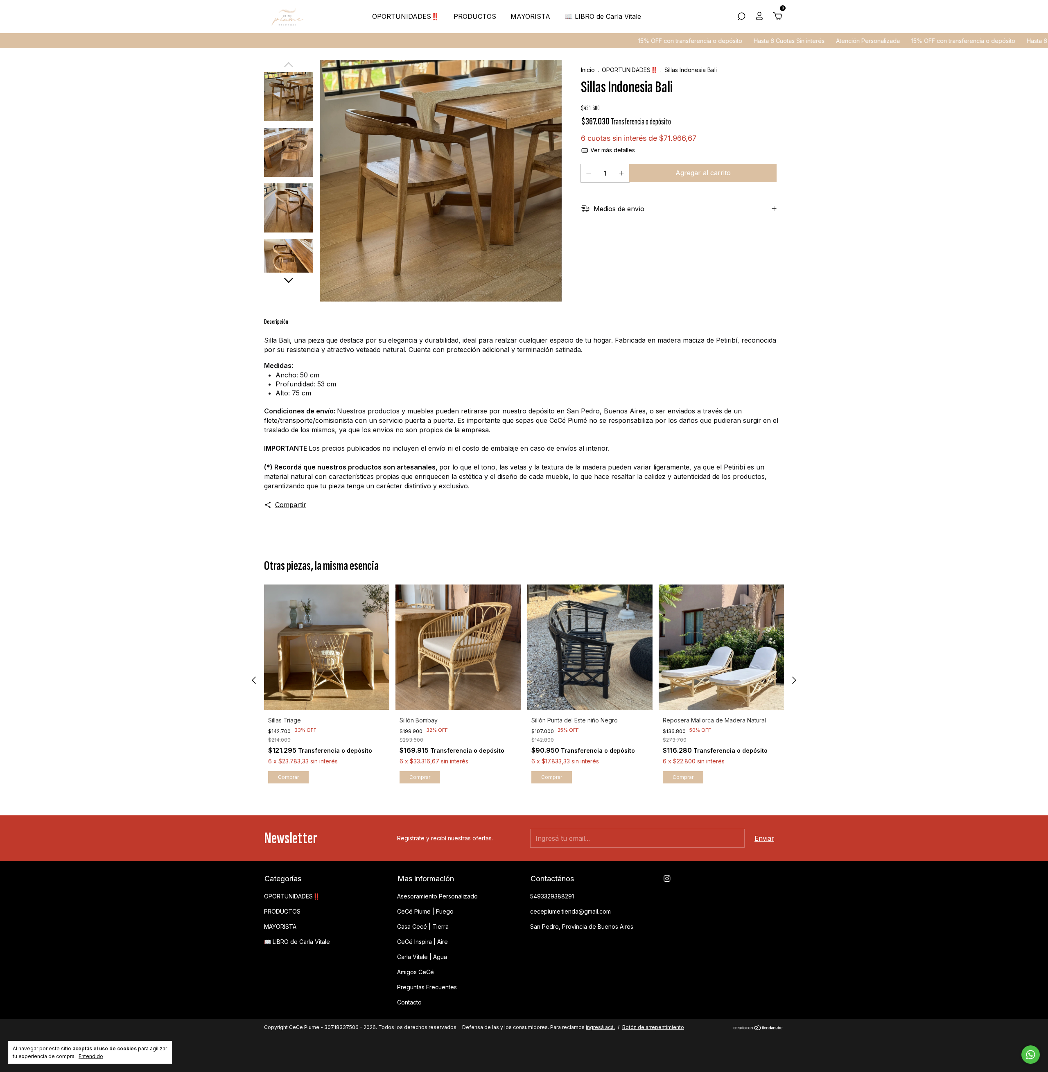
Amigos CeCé (415, 971)
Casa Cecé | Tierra (423, 926)
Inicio (588, 69)
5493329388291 (552, 896)
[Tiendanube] (758, 1028)
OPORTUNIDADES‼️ (405, 16)
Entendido (91, 1056)
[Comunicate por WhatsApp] (1030, 1054)
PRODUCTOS (475, 16)
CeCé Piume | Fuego (425, 911)
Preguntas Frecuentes (427, 987)
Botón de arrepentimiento (653, 1027)
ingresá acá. (600, 1027)
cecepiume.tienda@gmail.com (570, 911)
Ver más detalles (612, 150)
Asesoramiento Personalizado (437, 896)
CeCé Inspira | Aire (422, 941)
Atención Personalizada (810, 40)
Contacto (409, 1002)
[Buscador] (741, 17)
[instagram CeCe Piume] (667, 878)
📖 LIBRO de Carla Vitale (603, 16)
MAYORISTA (530, 16)
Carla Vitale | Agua (422, 956)
